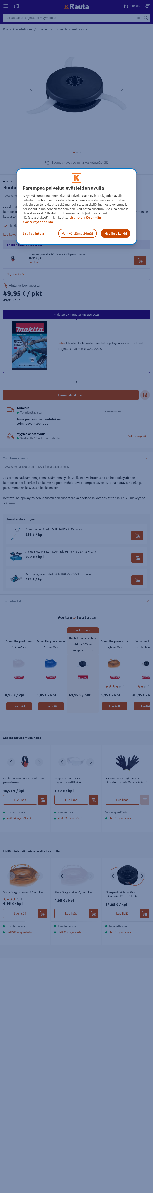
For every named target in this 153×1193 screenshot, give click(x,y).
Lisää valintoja (33, 233)
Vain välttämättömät (77, 233)
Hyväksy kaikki (115, 233)
